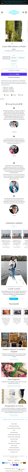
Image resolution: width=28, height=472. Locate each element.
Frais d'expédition (7, 50)
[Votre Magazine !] (14, 370)
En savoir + (13, 298)
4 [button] (15, 43)
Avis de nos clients (14, 439)
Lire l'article (14, 359)
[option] (14, 2)
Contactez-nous (14, 451)
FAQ (14, 430)
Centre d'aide (14, 423)
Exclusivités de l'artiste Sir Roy (14, 434)
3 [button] (14, 43)
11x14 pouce (13, 57)
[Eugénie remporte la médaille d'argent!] (14, 340)
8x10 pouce (6, 57)
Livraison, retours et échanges (14, 436)
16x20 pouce (21, 57)
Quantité (14, 63)
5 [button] (16, 43)
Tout (14, 226)
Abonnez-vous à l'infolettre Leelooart (14, 419)
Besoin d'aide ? (14, 441)
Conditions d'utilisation (14, 447)
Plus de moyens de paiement (14, 77)
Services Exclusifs (14, 432)
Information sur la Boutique (14, 443)
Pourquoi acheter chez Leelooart (14, 428)
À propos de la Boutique (14, 426)
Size (14, 55)
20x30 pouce (14, 60)
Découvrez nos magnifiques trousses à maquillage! (14, 457)
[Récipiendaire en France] (14, 396)
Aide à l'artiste (14, 445)
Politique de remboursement (14, 449)
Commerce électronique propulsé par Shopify (14, 470)
